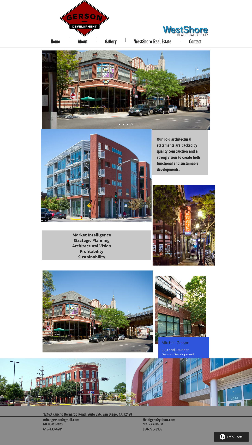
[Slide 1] (119, 124)
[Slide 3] (127, 124)
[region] (180, 326)
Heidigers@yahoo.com (159, 419)
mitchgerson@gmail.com (61, 419)
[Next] (205, 90)
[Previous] (46, 90)
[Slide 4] (132, 124)
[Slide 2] (123, 124)
